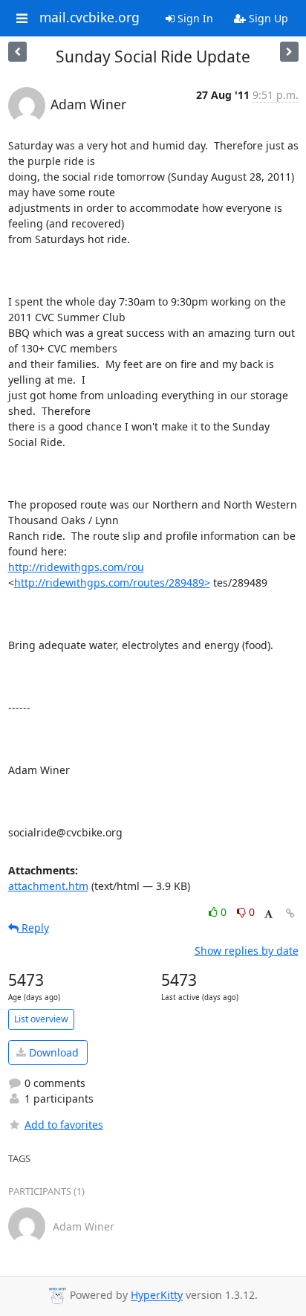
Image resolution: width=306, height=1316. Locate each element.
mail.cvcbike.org (89, 18)
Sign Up (267, 18)
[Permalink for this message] (290, 913)
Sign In (194, 18)
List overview (41, 1019)
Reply (34, 927)
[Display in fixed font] (268, 914)
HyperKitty (157, 1295)
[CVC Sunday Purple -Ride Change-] (289, 52)
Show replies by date (247, 951)
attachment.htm (48, 886)
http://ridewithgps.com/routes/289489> (112, 582)
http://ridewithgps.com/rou (76, 567)
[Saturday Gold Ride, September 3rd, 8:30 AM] (17, 52)
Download (52, 1052)
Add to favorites (64, 1124)
